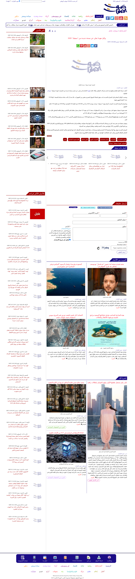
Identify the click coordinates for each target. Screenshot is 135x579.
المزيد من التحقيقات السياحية (56, 427)
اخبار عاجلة (85, 139)
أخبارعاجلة (122, 31)
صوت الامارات (122, 139)
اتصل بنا (45, 560)
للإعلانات (55, 560)
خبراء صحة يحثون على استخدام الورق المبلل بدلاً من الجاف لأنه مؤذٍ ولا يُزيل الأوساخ (18, 287)
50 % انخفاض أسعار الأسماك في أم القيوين (17, 247)
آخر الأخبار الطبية (94, 480)
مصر (65, 139)
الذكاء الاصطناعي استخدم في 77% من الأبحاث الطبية (66, 433)
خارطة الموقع (99, 560)
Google (8, 1)
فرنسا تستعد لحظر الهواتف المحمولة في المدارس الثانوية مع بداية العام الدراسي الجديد (18, 155)
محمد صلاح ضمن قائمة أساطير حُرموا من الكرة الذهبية (66, 382)
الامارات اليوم (94, 139)
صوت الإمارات (15, 1)
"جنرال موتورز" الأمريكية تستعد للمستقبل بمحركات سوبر (77, 168)
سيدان (49, 90)
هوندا (88, 90)
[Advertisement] (55, 8)
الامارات (113, 139)
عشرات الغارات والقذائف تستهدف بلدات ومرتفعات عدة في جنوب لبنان (62, 25)
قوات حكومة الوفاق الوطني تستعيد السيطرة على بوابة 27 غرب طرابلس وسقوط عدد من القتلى (18, 486)
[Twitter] (87, 208)
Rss (65, 560)
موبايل (35, 560)
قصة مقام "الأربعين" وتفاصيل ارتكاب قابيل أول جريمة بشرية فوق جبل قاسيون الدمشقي (18, 379)
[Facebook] (104, 208)
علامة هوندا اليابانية (74, 139)
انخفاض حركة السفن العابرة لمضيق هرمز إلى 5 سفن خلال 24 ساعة (110, 25)
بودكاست (109, 560)
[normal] (52, 31)
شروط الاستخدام (66, 228)
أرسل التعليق (121, 252)
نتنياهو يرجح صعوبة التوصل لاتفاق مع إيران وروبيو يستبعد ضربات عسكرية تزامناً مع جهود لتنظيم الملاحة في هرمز (18, 93)
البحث (43, 1)
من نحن (89, 560)
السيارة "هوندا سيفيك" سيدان (117, 143)
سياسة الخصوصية (23, 560)
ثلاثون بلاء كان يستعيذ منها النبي (17, 295)
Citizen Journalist (77, 560)
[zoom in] (50, 31)
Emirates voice (104, 139)
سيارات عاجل (113, 31)
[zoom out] (55, 31)
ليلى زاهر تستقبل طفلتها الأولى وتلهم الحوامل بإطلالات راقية (107, 382)
